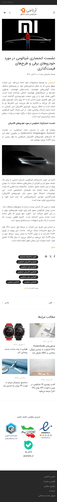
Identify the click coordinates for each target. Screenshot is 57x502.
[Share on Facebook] (54, 256)
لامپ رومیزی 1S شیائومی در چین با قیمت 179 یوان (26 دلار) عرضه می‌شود (43, 388)
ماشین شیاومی (12, 282)
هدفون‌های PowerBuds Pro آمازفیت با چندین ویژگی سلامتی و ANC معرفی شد (42, 349)
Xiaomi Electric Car (27, 256)
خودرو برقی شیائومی (28, 266)
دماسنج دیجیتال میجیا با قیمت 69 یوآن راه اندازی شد (15, 384)
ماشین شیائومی (29, 282)
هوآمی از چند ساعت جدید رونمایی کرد (16, 350)
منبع (53, 247)
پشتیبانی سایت (44, 74)
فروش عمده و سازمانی (46, 495)
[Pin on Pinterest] (46, 256)
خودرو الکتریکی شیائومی (26, 261)
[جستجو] (9, 12)
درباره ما (52, 491)
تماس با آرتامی (49, 476)
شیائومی (51, 82)
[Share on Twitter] (50, 256)
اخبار (26, 288)
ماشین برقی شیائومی (27, 277)
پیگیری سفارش (49, 486)
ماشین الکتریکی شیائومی (26, 272)
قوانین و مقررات (49, 481)
